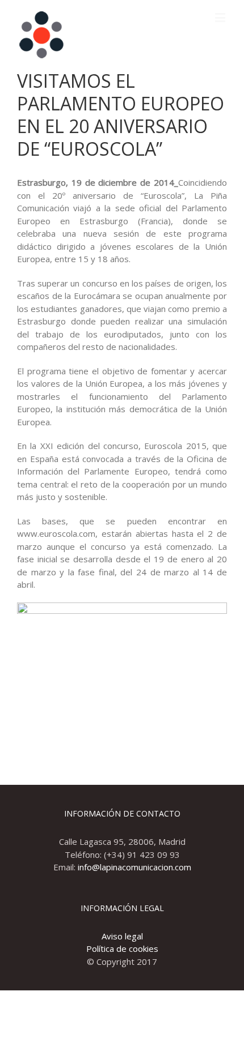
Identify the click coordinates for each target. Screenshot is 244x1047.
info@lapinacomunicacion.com (134, 867)
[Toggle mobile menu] (221, 17)
